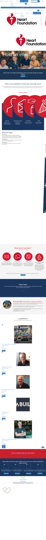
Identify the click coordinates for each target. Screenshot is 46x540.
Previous (3, 447)
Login (43, 1)
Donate (22, 1)
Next (43, 447)
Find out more (6, 473)
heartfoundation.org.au (29, 483)
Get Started (25, 1)
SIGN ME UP (23, 76)
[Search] (26, 4)
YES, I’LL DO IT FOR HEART (23, 454)
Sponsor (3, 350)
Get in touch (23, 290)
